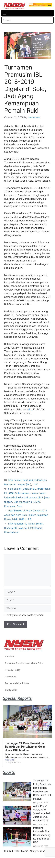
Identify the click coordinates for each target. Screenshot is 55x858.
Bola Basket (14, 480)
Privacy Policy (12, 669)
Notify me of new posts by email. (25, 615)
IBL (30, 409)
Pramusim (10, 506)
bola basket (14, 488)
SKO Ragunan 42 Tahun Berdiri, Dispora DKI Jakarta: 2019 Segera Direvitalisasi (24, 528)
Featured (28, 480)
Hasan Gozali (38, 493)
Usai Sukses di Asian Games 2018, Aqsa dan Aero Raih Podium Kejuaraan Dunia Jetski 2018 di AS (26, 515)
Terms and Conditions (17, 683)
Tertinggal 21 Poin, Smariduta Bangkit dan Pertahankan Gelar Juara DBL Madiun (25, 747)
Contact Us (11, 690)
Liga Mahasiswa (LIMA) (27, 501)
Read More (9, 760)
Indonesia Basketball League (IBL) (23, 497)
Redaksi (9, 656)
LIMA (35, 484)
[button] (4, 13)
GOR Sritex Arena (19, 493)
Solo (19, 506)
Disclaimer (11, 676)
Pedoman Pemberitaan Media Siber (24, 663)
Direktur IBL (29, 488)
